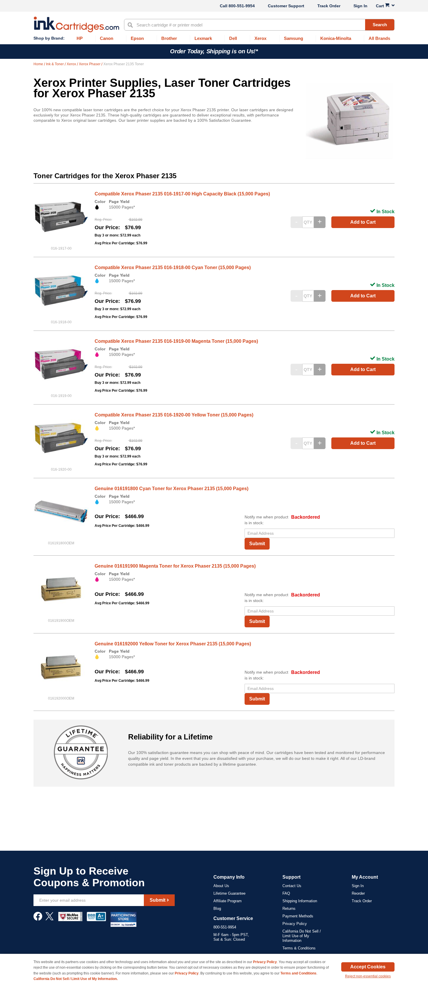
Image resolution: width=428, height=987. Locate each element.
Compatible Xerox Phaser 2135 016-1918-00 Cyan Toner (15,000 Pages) (173, 267)
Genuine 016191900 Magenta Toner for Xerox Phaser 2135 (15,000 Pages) (175, 566)
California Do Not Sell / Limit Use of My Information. (75, 979)
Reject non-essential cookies (368, 976)
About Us (221, 886)
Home (38, 64)
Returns (289, 908)
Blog (217, 908)
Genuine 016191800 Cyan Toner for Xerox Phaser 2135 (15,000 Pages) (171, 488)
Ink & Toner (55, 64)
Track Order (328, 5)
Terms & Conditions (299, 948)
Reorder (358, 893)
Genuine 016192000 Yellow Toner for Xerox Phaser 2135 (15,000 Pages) (173, 643)
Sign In (360, 5)
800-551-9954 (242, 5)
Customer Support (286, 5)
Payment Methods (297, 916)
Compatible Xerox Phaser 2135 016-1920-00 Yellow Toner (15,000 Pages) (174, 414)
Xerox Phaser (90, 64)
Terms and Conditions (298, 973)
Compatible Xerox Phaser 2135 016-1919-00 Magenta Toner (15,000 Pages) (176, 341)
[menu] (214, 38)
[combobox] (259, 24)
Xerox (72, 64)
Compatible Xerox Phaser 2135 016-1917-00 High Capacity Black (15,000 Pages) (182, 193)
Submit (257, 543)
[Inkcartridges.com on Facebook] (37, 919)
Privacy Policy (294, 923)
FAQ (286, 893)
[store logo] (76, 24)
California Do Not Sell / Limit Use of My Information (301, 936)
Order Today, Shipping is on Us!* (214, 51)
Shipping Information (299, 901)
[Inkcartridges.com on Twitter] (49, 919)
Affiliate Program (227, 901)
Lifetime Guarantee (229, 893)
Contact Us (291, 886)
